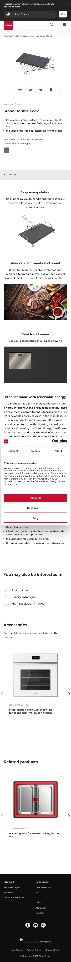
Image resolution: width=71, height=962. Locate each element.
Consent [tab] (13, 450)
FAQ (38, 892)
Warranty (9, 892)
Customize (33, 508)
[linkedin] (43, 925)
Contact (40, 913)
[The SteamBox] (35, 799)
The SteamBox (18, 828)
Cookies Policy (52, 950)
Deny (35, 518)
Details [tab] (35, 450)
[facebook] (27, 925)
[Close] (66, 4)
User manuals (44, 887)
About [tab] (58, 450)
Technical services (14, 897)
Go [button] (63, 14)
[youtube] (35, 925)
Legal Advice (16, 950)
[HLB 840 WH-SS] (35, 676)
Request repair (12, 887)
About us (41, 907)
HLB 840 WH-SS (19, 704)
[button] (30, 14)
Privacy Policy (34, 950)
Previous (2, 694)
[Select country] (57, 24)
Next (59, 90)
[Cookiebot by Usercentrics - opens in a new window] (52, 441)
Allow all (35, 497)
